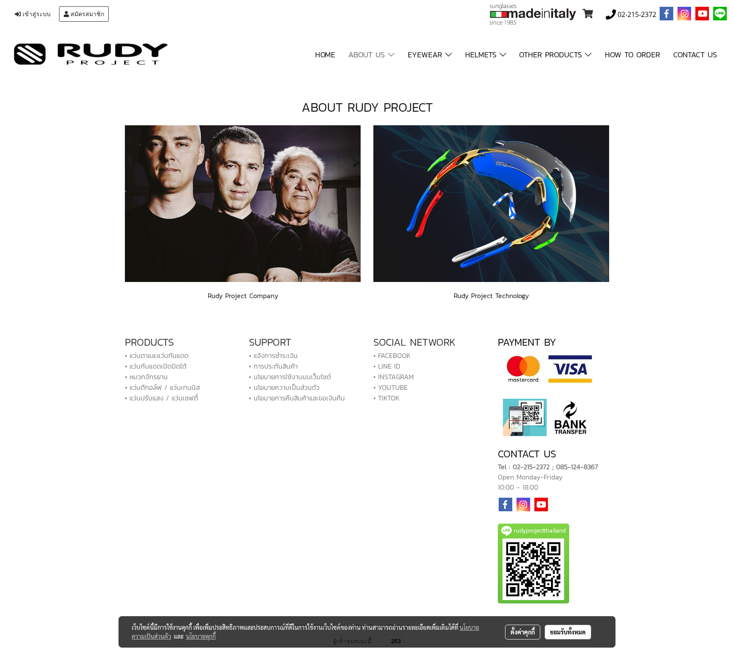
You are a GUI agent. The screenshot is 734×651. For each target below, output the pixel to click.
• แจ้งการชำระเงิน (273, 355)
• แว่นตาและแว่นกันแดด (157, 355)
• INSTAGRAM (393, 377)
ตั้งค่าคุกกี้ (523, 632)
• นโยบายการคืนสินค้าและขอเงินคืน (297, 398)
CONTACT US (695, 54)
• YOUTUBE (390, 387)
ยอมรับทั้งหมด (568, 632)
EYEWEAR (426, 54)
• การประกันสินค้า (273, 366)
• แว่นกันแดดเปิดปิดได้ (155, 366)
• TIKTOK (386, 398)
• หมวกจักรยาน (146, 377)
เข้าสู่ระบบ (36, 14)
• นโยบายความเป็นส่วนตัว (284, 387)
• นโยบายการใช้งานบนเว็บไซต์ (290, 377)
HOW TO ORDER (632, 54)
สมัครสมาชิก (86, 14)
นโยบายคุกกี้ (201, 636)
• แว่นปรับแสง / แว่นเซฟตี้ (161, 398)
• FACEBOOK (392, 355)
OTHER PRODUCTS (552, 54)
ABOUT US (368, 54)
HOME (325, 54)
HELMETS (482, 54)
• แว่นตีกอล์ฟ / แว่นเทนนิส (162, 387)
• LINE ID (386, 366)
